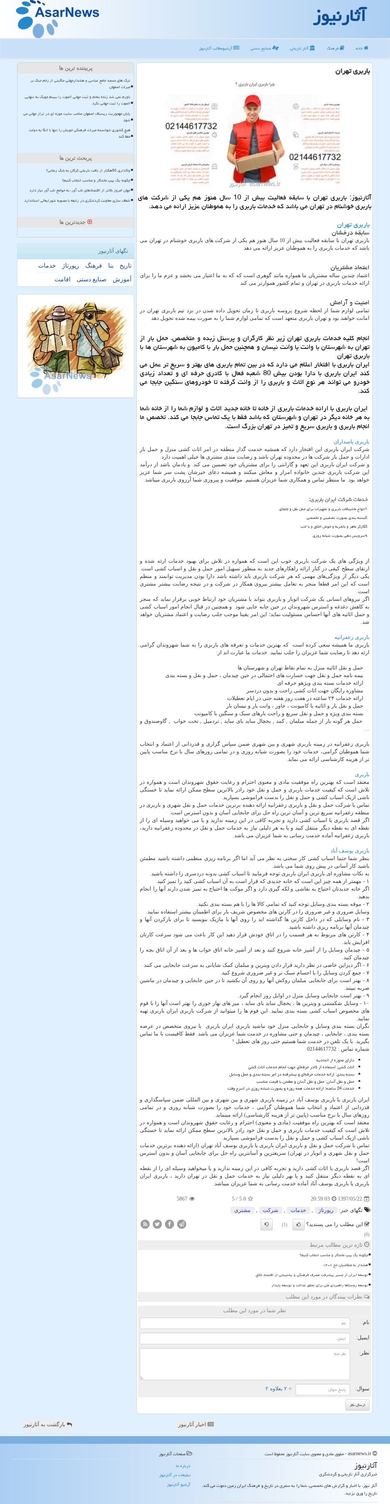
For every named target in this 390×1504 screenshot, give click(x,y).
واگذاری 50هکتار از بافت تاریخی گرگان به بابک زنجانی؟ (88, 170)
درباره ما (183, 1466)
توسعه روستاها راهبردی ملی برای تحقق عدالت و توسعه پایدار (320, 1285)
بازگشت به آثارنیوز (45, 1424)
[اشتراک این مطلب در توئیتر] (157, 1224)
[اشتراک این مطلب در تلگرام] (181, 1224)
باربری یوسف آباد (350, 851)
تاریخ (125, 265)
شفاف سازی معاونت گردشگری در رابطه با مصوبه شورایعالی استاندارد (77, 200)
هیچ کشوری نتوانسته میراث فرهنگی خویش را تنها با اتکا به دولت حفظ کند (79, 133)
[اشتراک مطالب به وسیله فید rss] (145, 1224)
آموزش (122, 279)
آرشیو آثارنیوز (178, 1484)
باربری (362, 774)
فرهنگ (333, 48)
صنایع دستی (261, 48)
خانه (360, 48)
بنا (110, 265)
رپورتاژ (326, 1210)
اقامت (62, 279)
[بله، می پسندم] (298, 1224)
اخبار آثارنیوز (193, 1424)
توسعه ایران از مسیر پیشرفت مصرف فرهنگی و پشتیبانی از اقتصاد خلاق (312, 1275)
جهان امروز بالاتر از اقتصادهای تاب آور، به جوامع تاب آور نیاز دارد (79, 190)
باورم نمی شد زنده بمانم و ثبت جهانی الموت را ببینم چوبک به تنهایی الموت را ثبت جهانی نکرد (77, 100)
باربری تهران (353, 224)
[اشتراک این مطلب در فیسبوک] (169, 1224)
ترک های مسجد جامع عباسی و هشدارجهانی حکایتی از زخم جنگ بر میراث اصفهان (80, 84)
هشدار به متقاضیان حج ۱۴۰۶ (345, 1265)
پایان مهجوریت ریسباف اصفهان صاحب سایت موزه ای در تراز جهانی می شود (76, 117)
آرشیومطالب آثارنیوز (216, 48)
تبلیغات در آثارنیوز (174, 1475)
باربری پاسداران (351, 442)
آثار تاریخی (300, 48)
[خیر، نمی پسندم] (267, 1224)
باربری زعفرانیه (351, 637)
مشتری (242, 1210)
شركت (270, 1210)
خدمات (298, 1210)
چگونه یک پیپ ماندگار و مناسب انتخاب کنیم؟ (334, 1255)
